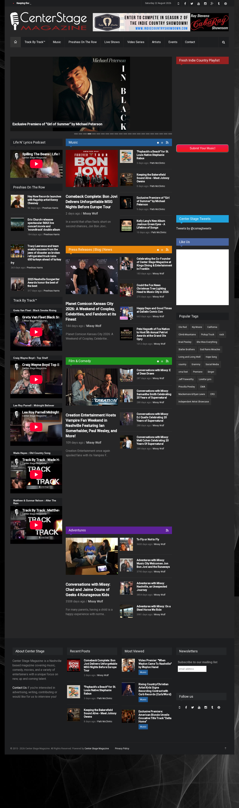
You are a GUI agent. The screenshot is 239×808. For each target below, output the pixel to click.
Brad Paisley (185, 342)
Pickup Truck (207, 334)
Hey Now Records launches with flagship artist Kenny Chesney (44, 200)
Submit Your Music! (202, 148)
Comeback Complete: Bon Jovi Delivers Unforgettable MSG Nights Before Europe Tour (91, 201)
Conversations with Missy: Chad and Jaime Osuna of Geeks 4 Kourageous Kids (88, 589)
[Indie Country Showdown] (161, 22)
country (182, 364)
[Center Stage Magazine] (48, 21)
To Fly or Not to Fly (148, 539)
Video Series (135, 42)
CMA (202, 386)
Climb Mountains (187, 334)
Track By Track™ (35, 42)
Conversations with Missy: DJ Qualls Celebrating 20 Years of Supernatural (153, 417)
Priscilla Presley (187, 386)
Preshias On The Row (83, 42)
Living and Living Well (190, 357)
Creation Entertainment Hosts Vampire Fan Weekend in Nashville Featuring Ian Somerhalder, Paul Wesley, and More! (91, 425)
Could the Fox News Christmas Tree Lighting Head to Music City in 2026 (153, 288)
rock (221, 334)
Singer (211, 372)
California (212, 327)
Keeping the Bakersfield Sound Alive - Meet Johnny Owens (47, 3)
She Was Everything (207, 342)
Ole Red (183, 327)
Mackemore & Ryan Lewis (192, 394)
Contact (190, 42)
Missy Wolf (90, 213)
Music (57, 42)
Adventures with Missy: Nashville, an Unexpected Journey (152, 586)
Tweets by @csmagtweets (193, 228)
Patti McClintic (157, 163)
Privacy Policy (122, 748)
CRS (212, 394)
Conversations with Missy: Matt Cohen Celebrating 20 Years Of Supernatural (153, 440)
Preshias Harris (50, 208)
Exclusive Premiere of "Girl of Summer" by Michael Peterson (57, 124)
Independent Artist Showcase (194, 401)
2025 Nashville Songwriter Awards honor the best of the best (44, 282)
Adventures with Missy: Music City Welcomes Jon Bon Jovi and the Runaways (153, 563)
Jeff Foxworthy (186, 379)
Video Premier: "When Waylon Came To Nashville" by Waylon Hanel (155, 664)
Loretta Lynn (205, 379)
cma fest (183, 372)
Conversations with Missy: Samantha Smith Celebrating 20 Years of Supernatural (154, 394)
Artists (156, 42)
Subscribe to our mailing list (197, 662)
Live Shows (112, 42)
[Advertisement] (119, 493)
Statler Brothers (187, 349)
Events (172, 42)
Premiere (197, 372)
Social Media (212, 364)
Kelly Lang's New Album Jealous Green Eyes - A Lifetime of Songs (151, 224)
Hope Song (211, 357)
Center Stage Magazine (97, 748)
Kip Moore (197, 327)
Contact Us (20, 687)
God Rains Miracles (210, 349)
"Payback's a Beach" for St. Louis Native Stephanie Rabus (153, 155)
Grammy (196, 364)
